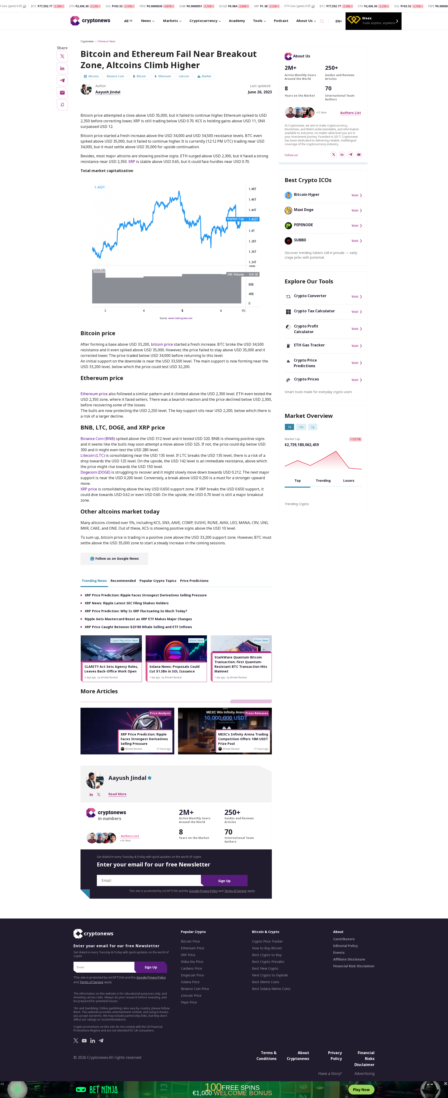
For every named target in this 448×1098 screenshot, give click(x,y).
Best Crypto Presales (268, 962)
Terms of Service (235, 891)
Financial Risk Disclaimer (353, 966)
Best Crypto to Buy (267, 955)
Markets (170, 20)
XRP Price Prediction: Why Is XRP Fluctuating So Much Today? (136, 611)
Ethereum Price (192, 948)
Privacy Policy (335, 1055)
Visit (355, 195)
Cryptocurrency (203, 20)
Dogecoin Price (192, 975)
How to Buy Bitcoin (267, 948)
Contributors (344, 939)
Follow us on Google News (116, 558)
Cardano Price (191, 968)
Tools (257, 20)
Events (339, 952)
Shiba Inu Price (192, 962)
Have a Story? (330, 1073)
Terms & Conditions (266, 1055)
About (338, 931)
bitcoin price (162, 344)
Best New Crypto (265, 968)
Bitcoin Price (190, 941)
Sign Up (224, 881)
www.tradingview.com (180, 318)
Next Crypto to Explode (270, 975)
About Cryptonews (298, 1055)
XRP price (89, 489)
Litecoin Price (191, 995)
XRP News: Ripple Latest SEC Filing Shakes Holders (127, 603)
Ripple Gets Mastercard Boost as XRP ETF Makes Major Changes (138, 619)
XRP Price (188, 955)
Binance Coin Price (195, 989)
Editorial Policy (345, 946)
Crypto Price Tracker (267, 941)
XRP (131, 161)
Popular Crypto (193, 931)
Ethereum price (94, 393)
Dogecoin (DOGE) (95, 472)
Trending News (94, 580)
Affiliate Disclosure (349, 959)
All (126, 20)
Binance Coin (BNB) (98, 438)
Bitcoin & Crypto (265, 931)
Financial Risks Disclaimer (364, 1058)
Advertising (364, 1073)
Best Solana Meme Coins (271, 989)
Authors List (350, 112)
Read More (117, 794)
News (146, 20)
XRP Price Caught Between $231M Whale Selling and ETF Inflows (138, 627)
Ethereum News (106, 41)
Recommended (123, 580)
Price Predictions (194, 580)
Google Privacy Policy (203, 891)
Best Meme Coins (265, 982)
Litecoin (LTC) (93, 455)
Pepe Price (189, 1002)
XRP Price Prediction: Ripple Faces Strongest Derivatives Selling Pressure (146, 595)
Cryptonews (87, 41)
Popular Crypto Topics (158, 580)
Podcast (281, 20)
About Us (304, 20)
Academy (237, 20)
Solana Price (190, 982)
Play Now (361, 1089)
